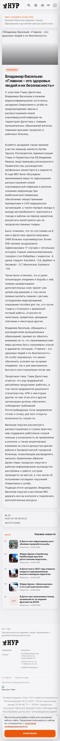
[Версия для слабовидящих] (42, 5)
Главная (5, 655)
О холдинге (7, 678)
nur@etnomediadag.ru (29, 667)
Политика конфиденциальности (16, 682)
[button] (55, 5)
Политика (12, 70)
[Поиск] (29, 5)
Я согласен (30, 733)
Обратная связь (22, 678)
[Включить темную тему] (36, 5)
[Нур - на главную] (15, 5)
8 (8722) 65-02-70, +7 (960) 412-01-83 (29, 663)
